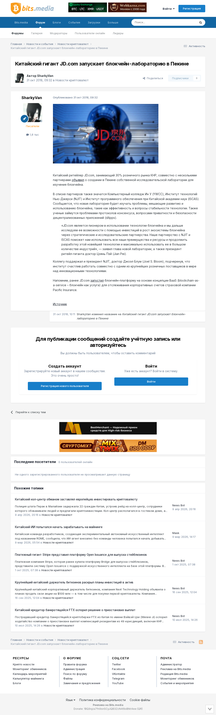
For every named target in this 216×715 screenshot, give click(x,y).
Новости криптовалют (72, 80)
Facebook (118, 669)
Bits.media (21, 22)
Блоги (57, 22)
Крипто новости (23, 664)
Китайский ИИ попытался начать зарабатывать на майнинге (59, 527)
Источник (60, 304)
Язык (70, 700)
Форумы (17, 33)
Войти (168, 8)
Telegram (118, 678)
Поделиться (154, 78)
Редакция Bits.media (174, 674)
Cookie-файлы (140, 700)
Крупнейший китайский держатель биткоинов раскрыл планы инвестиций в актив (74, 582)
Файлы (68, 678)
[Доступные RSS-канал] (201, 642)
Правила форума (75, 664)
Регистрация (192, 8)
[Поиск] (200, 22)
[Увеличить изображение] (105, 133)
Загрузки (94, 22)
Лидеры (118, 33)
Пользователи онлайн (90, 33)
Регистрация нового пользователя (65, 386)
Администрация (74, 669)
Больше (113, 22)
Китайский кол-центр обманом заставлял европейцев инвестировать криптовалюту (76, 499)
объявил (78, 180)
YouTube (118, 683)
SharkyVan (45, 76)
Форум (40, 22)
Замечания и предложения (81, 683)
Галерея (36, 33)
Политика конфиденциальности (102, 700)
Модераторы (58, 33)
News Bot (178, 505)
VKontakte (118, 674)
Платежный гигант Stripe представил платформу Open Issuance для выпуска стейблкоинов (81, 554)
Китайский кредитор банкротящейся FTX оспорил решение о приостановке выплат (75, 610)
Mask (175, 533)
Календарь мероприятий (30, 674)
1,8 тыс (34, 134)
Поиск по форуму (75, 674)
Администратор (171, 664)
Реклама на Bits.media (176, 669)
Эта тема (184, 22)
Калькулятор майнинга (28, 678)
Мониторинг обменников (30, 669)
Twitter (116, 664)
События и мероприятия (177, 683)
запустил (97, 280)
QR (140, 708)
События (74, 22)
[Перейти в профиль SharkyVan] (19, 78)
